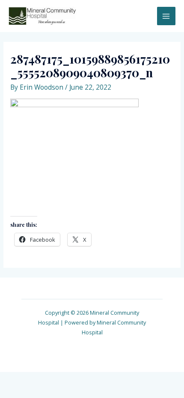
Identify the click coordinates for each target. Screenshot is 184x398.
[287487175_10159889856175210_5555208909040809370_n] (74, 151)
